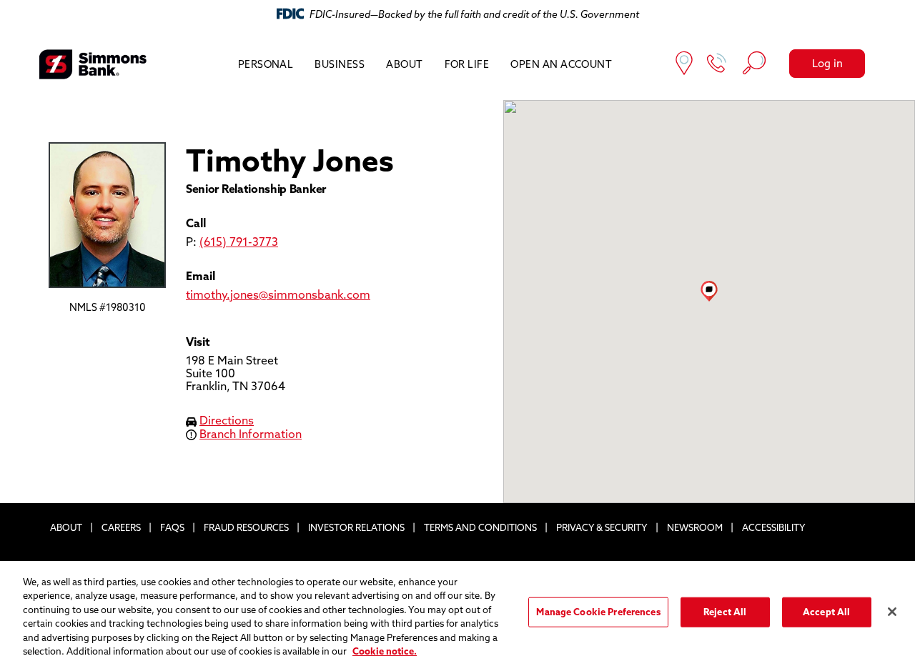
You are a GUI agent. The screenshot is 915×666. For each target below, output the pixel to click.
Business (340, 64)
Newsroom (695, 527)
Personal (266, 64)
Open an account (561, 64)
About (404, 64)
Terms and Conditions (480, 527)
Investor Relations (356, 527)
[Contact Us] (717, 64)
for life (467, 64)
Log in (827, 63)
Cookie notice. (384, 651)
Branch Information (250, 434)
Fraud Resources (246, 527)
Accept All (826, 611)
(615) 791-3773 (238, 241)
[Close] (892, 611)
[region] (457, 613)
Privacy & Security (602, 527)
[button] (709, 291)
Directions (226, 420)
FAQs (172, 527)
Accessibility (774, 527)
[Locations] (684, 64)
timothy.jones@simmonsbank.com (278, 294)
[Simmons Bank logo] (93, 64)
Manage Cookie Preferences (598, 611)
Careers (121, 527)
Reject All (724, 611)
